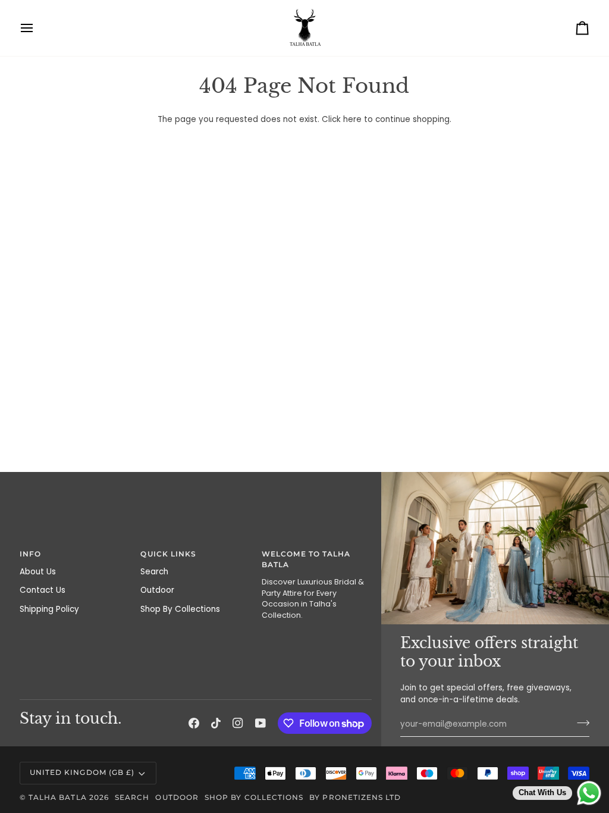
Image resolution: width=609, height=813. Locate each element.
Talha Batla (58, 797)
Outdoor (157, 590)
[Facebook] (194, 723)
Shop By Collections (180, 609)
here (352, 119)
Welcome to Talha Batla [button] (306, 559)
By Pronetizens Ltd (355, 797)
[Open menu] (37, 28)
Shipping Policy (49, 609)
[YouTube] (260, 723)
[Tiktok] (216, 723)
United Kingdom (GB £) (82, 772)
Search (154, 571)
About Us (38, 571)
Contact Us (42, 590)
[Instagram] (238, 723)
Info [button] (30, 554)
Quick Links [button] (168, 554)
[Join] (579, 723)
